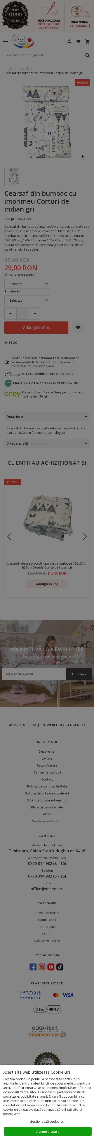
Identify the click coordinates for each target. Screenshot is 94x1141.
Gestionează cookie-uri (47, 1121)
